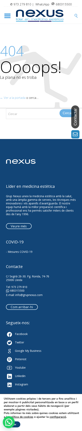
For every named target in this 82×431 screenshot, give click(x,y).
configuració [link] (58, 417)
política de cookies (21, 417)
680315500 (17, 290)
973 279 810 (22, 4)
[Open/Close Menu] (8, 15)
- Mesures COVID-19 (19, 252)
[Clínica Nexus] (45, 16)
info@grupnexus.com (29, 295)
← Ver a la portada (12, 98)
